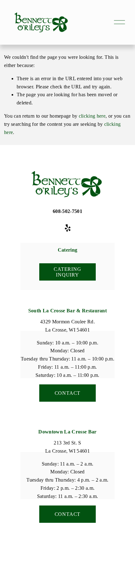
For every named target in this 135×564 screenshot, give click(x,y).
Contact (68, 393)
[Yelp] (67, 228)
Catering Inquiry (67, 271)
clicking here (92, 116)
